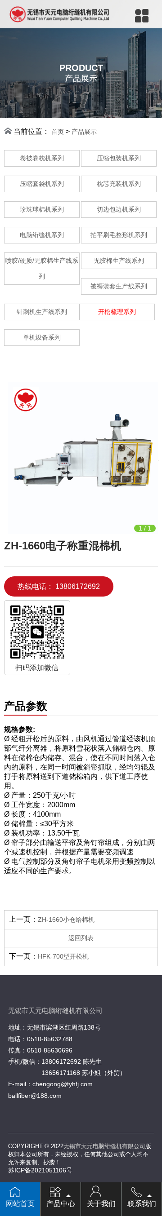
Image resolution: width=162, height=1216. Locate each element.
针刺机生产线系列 (42, 311)
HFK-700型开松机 (63, 956)
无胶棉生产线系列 (119, 260)
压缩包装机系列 (119, 158)
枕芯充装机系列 (119, 183)
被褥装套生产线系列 (118, 286)
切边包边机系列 (119, 209)
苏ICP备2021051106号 (40, 1170)
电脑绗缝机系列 (42, 235)
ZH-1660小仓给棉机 (66, 919)
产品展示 (84, 131)
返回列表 (81, 938)
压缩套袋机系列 (42, 183)
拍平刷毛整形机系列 (118, 235)
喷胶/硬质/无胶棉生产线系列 (41, 268)
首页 (57, 131)
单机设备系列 (42, 337)
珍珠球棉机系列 (42, 209)
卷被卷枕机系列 (42, 158)
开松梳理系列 (117, 311)
